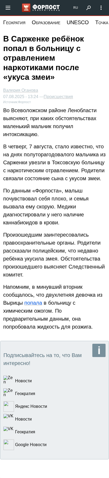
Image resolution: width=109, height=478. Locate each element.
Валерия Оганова (20, 90)
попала (33, 303)
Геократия (14, 22)
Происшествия (58, 97)
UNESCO (78, 22)
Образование (46, 22)
